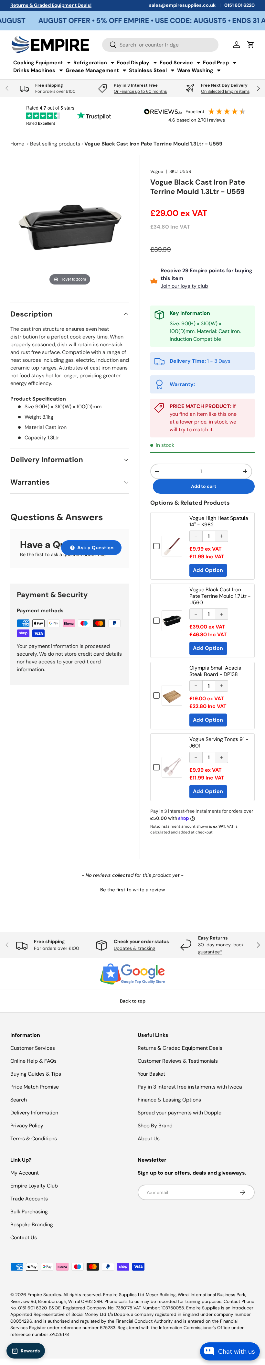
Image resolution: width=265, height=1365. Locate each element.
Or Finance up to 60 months (140, 91)
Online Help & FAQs (33, 1061)
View (172, 550)
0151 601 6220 (239, 5)
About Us (149, 1138)
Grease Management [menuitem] (92, 70)
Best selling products (55, 143)
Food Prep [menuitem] (216, 62)
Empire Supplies (44, 1294)
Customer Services (32, 1048)
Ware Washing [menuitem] (195, 70)
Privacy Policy (26, 1125)
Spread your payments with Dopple (179, 1112)
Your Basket (151, 1073)
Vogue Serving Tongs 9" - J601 (219, 742)
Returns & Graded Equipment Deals (180, 1048)
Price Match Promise (34, 1086)
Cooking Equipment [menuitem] (38, 62)
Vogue (156, 171)
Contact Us (23, 1237)
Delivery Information (34, 1112)
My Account (24, 1172)
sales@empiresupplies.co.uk (182, 5)
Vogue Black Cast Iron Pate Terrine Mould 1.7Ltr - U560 (220, 596)
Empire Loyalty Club (34, 1185)
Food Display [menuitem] (133, 62)
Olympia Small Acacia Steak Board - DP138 (215, 671)
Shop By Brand (155, 1125)
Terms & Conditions (33, 1138)
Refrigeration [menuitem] (90, 62)
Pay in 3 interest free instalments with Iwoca (190, 1086)
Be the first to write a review (132, 890)
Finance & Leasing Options (169, 1099)
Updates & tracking (134, 948)
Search (18, 1099)
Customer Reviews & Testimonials (178, 1061)
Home (17, 143)
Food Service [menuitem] (176, 62)
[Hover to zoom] (69, 227)
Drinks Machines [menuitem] (34, 70)
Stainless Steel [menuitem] (148, 70)
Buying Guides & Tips (35, 1073)
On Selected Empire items (225, 91)
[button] (132, 889)
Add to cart (203, 486)
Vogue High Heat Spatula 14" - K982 (218, 521)
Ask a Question (94, 547)
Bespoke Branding (31, 1224)
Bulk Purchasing (29, 1211)
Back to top (132, 1001)
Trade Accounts (29, 1198)
